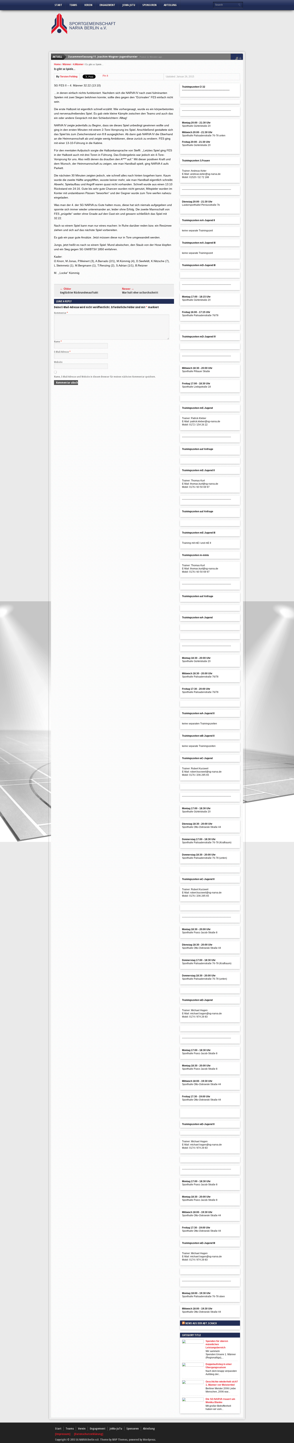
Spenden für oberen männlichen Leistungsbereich (217, 1344)
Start (58, 5)
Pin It (105, 75)
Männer (67, 64)
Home (57, 64)
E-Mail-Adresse (62, 351)
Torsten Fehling (68, 76)
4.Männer (78, 64)
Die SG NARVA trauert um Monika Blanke (220, 1401)
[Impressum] (63, 1434)
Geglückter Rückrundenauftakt (79, 292)
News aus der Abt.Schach (201, 1323)
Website (58, 362)
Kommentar (61, 313)
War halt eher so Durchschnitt (140, 292)
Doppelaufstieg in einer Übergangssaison (219, 1366)
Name (58, 341)
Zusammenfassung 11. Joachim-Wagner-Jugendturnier (103, 56)
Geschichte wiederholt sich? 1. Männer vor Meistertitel (222, 1383)
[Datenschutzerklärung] (88, 1434)
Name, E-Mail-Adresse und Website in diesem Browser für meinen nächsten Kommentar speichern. (105, 376)
